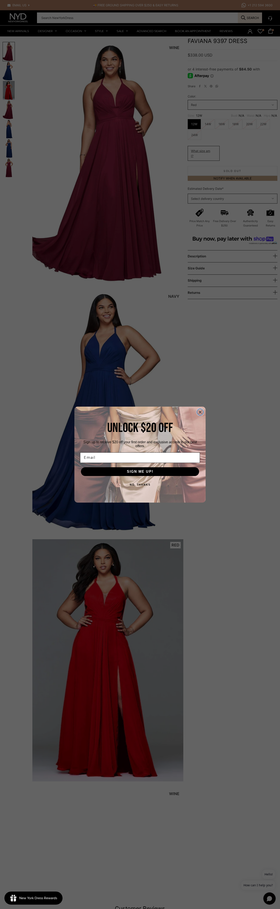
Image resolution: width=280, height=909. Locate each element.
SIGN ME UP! (140, 471)
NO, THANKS (140, 484)
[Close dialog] (200, 412)
